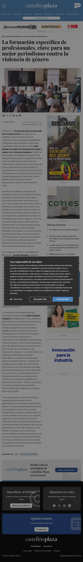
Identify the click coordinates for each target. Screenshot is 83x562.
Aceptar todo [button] (63, 299)
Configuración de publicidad (52, 288)
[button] (16, 299)
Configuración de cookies (51, 290)
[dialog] (41, 281)
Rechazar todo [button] (40, 299)
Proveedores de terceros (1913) (45, 277)
